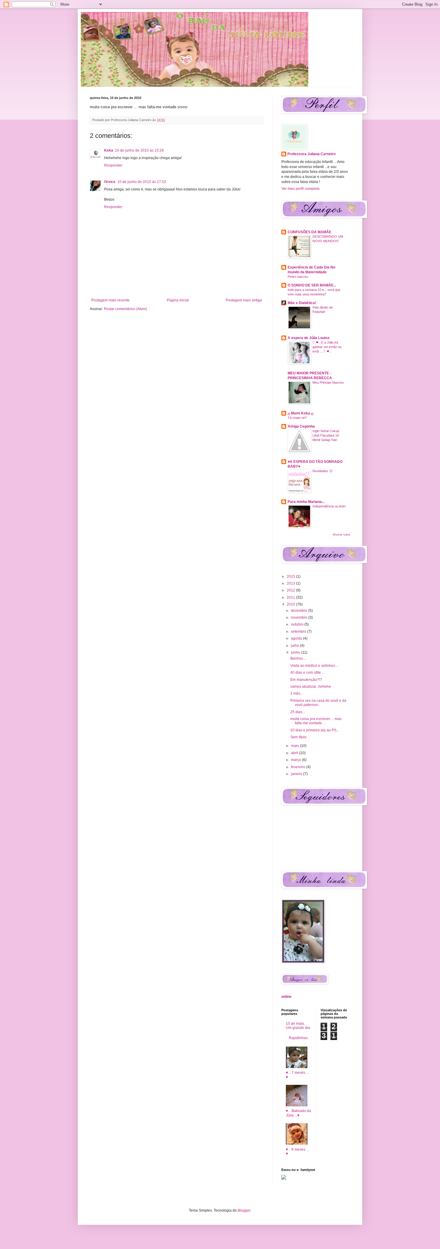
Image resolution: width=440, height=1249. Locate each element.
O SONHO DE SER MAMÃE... (312, 285)
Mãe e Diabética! (302, 303)
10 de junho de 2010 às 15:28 (139, 150)
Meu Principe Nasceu (328, 382)
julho (295, 645)
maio (295, 746)
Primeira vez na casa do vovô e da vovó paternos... (318, 703)
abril (295, 753)
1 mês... (296, 693)
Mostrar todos (341, 534)
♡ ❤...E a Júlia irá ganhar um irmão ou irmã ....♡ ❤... (327, 347)
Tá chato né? (297, 418)
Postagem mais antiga (244, 300)
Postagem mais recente (110, 300)
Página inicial (178, 300)
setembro (299, 631)
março (296, 760)
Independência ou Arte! (329, 506)
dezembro (299, 611)
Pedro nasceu (298, 276)
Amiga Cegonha (301, 426)
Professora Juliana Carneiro (311, 154)
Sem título (298, 737)
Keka (108, 150)
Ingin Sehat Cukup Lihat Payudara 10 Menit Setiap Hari (325, 435)
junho (296, 652)
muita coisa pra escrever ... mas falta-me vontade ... (316, 721)
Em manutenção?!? (306, 680)
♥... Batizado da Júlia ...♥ (298, 1113)
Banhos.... (298, 658)
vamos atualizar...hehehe (310, 686)
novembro (299, 617)
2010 (291, 604)
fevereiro (298, 767)
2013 (291, 583)
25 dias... (297, 712)
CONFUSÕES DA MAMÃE (309, 232)
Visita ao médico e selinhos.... (314, 666)
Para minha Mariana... (306, 502)
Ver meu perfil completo (300, 189)
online (286, 997)
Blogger (244, 1210)
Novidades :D (322, 471)
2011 (291, 597)
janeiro (297, 774)
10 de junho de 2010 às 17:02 (141, 182)
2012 (291, 590)
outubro (297, 624)
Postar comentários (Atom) (125, 309)
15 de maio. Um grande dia (298, 1025)
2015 (291, 576)
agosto (297, 638)
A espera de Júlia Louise (309, 338)
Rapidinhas (298, 1038)
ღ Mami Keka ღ (300, 413)
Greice (110, 182)
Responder (113, 165)
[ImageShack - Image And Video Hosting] (283, 1178)
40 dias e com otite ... (307, 672)
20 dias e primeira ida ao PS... (314, 730)
